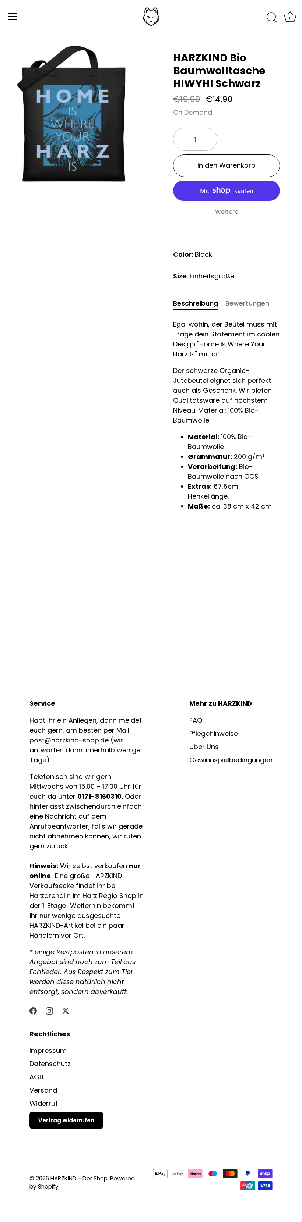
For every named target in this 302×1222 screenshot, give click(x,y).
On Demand (192, 112)
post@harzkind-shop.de (69, 740)
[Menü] (13, 16)
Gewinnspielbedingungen (231, 760)
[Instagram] (49, 1010)
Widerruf (43, 1103)
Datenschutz (50, 1063)
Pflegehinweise (213, 733)
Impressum (48, 1050)
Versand (43, 1090)
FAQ (195, 720)
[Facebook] (33, 1010)
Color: (183, 254)
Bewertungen (247, 303)
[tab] (199, 303)
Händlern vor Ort (56, 935)
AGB (36, 1077)
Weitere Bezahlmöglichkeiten (227, 216)
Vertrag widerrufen (66, 1120)
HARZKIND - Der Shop (79, 1178)
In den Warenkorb (226, 165)
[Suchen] (272, 18)
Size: (180, 276)
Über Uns (204, 746)
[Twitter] (65, 1010)
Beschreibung (195, 303)
